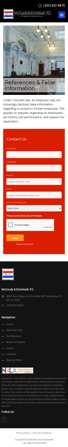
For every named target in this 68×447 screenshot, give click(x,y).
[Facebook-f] (4, 419)
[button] (62, 15)
